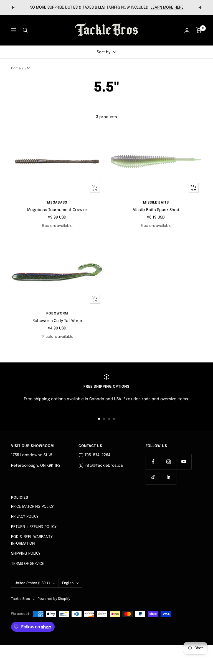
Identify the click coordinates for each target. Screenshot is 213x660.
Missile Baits (156, 202)
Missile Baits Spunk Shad (156, 210)
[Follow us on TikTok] (153, 476)
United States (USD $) (32, 583)
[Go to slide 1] (99, 419)
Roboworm (57, 313)
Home (16, 68)
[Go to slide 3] (109, 419)
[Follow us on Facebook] (153, 461)
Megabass (57, 202)
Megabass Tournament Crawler (57, 210)
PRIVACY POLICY (25, 517)
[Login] (186, 30)
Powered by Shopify (54, 599)
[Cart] (199, 30)
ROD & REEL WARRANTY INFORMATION (32, 540)
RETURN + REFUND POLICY (34, 527)
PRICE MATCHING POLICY (32, 507)
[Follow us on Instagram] (168, 461)
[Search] (25, 30)
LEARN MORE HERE (167, 7)
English (67, 583)
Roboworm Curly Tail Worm (57, 321)
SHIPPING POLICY (25, 553)
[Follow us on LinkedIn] (168, 476)
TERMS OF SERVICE (27, 564)
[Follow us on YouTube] (183, 461)
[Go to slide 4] (114, 419)
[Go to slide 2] (104, 419)
